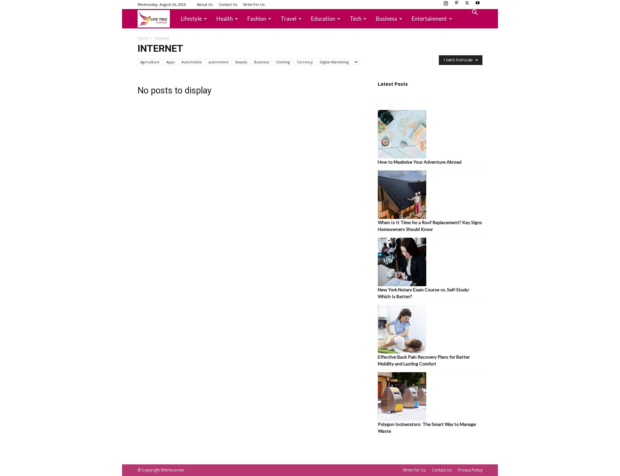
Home (143, 38)
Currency (305, 62)
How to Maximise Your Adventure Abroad (419, 162)
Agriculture (150, 62)
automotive (219, 62)
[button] (474, 13)
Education (323, 18)
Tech (355, 18)
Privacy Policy (470, 470)
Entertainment (429, 18)
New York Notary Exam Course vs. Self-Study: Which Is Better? (424, 293)
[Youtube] (477, 5)
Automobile (191, 62)
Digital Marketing (334, 62)
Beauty (241, 62)
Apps (170, 62)
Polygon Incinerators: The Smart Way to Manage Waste (427, 427)
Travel (288, 18)
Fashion (256, 18)
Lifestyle (191, 18)
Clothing (283, 62)
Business (386, 18)
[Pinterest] (456, 5)
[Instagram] (445, 5)
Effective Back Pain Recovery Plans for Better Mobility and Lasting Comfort (424, 360)
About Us (204, 4)
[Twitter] (467, 5)
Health (224, 18)
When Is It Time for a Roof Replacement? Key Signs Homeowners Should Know (430, 226)
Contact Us (228, 4)
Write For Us (253, 4)
